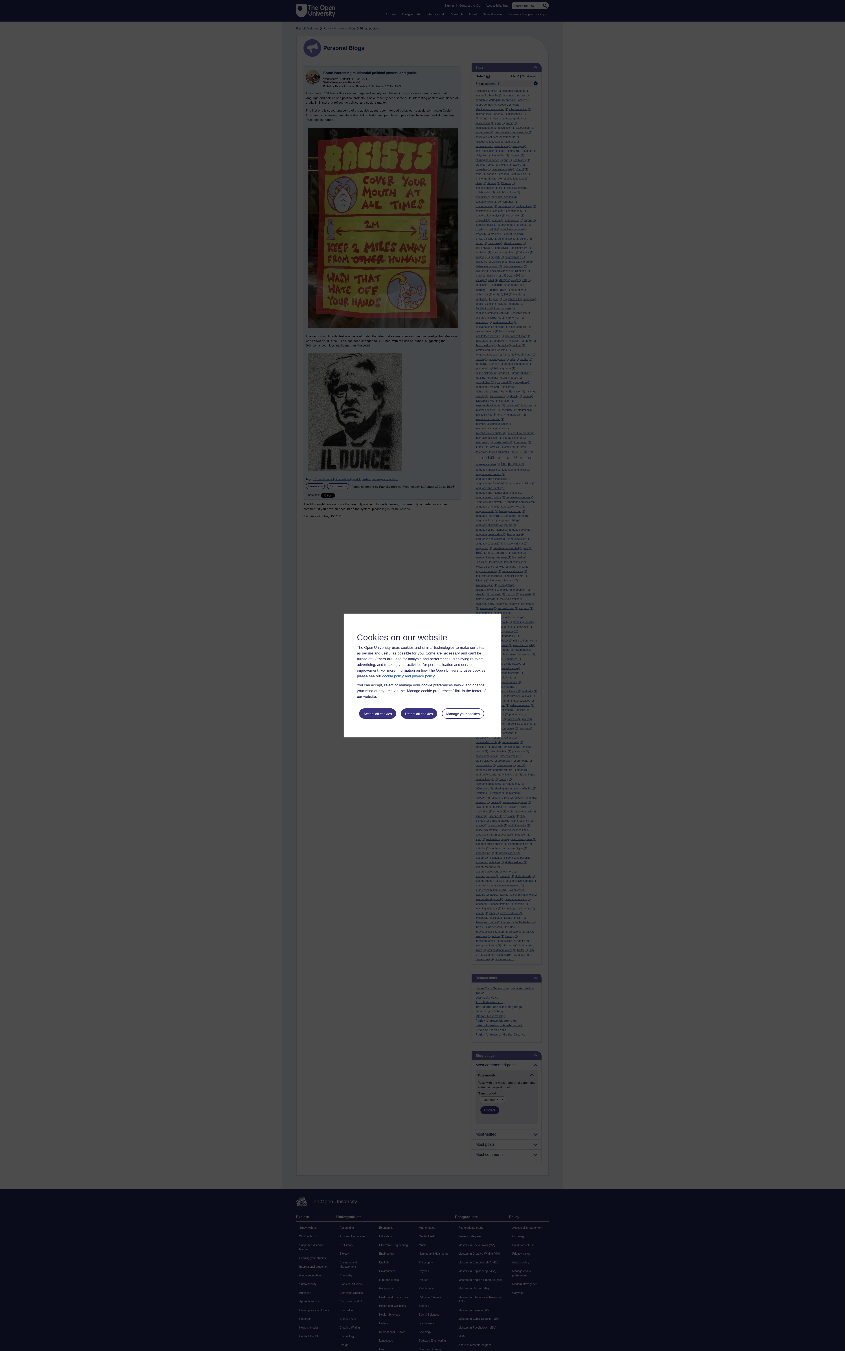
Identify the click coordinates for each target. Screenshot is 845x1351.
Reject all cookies (419, 714)
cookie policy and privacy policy (408, 676)
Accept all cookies (378, 714)
